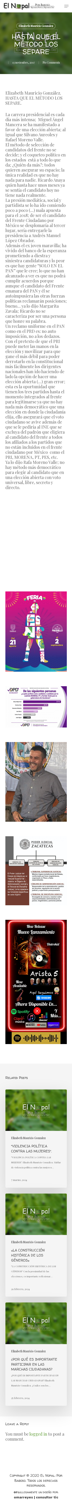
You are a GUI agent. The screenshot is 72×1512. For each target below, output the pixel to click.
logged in (38, 1434)
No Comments (51, 62)
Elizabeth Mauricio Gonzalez (36, 26)
